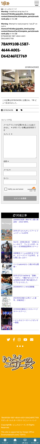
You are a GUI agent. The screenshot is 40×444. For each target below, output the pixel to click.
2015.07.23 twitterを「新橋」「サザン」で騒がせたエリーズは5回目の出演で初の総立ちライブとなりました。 (25, 278)
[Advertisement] (20, 392)
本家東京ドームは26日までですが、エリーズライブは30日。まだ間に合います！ (26, 255)
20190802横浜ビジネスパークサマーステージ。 (25, 310)
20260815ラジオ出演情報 (23, 287)
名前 (6, 161)
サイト (6, 178)
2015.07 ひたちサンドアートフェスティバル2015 (25, 232)
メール (6, 170)
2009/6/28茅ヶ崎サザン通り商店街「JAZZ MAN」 (25, 220)
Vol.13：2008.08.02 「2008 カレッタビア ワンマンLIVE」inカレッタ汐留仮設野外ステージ (26, 244)
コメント (7, 134)
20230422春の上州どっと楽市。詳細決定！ (24, 299)
